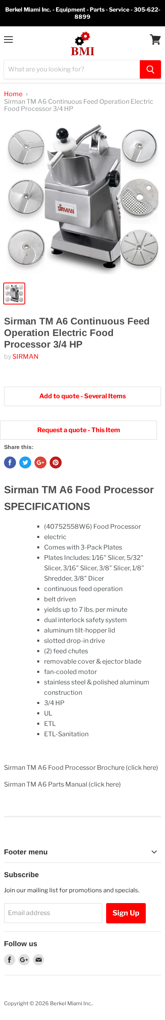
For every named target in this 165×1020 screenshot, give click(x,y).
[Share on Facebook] (10, 462)
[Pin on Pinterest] (56, 462)
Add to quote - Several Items (82, 396)
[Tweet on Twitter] (25, 462)
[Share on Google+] (40, 462)
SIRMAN (25, 356)
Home (13, 94)
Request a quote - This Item (78, 430)
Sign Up (126, 913)
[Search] (150, 69)
